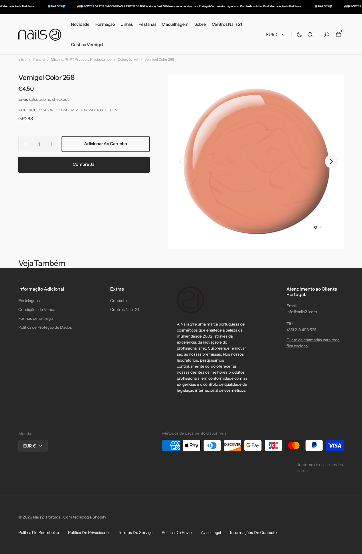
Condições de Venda (36, 309)
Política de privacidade (88, 532)
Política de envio (177, 532)
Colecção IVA (128, 59)
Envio (23, 99)
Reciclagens (29, 300)
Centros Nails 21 (124, 309)
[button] (310, 34)
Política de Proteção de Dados (45, 327)
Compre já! (84, 164)
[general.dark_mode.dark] (299, 34)
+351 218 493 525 (301, 329)
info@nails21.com (301, 311)
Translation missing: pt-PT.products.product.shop (72, 59)
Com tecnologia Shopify (84, 517)
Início (22, 59)
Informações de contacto (253, 532)
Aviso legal (211, 532)
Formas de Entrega (35, 318)
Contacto (118, 300)
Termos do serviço (135, 532)
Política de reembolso (38, 532)
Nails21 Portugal (47, 517)
